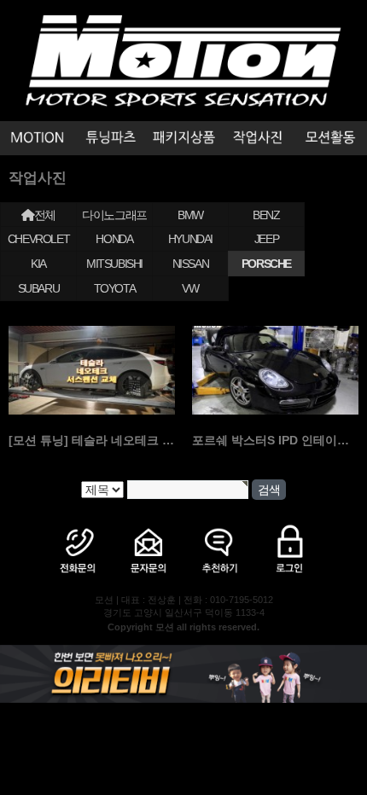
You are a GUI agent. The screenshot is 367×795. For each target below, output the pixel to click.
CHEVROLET (38, 239)
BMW (190, 215)
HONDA (114, 239)
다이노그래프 (114, 215)
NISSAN (190, 263)
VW (190, 288)
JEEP (266, 239)
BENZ (266, 215)
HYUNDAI (190, 239)
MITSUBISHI (114, 263)
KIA (38, 263)
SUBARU (39, 288)
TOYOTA (115, 288)
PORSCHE (266, 263)
